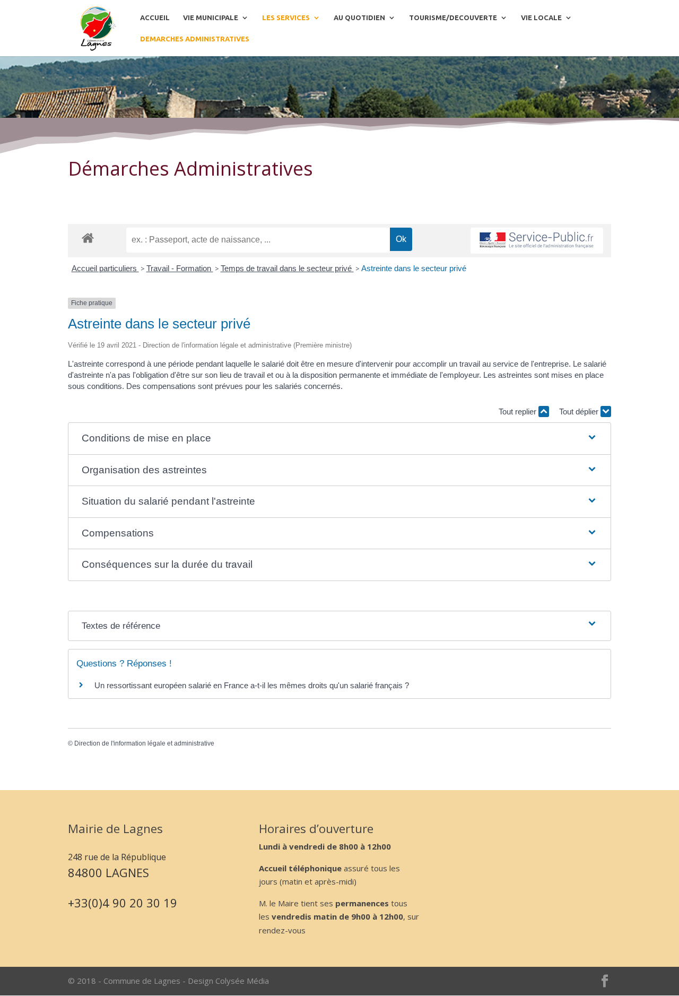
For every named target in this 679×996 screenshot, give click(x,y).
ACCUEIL (155, 17)
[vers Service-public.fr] (537, 241)
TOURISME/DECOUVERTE (453, 17)
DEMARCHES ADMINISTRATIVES (194, 38)
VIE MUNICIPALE (210, 17)
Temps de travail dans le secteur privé (287, 268)
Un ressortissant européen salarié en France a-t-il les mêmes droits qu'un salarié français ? (251, 685)
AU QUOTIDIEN (359, 17)
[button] (339, 438)
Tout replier (518, 411)
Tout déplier (579, 411)
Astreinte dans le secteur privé (413, 268)
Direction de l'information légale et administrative (144, 743)
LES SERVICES (286, 17)
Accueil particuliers (105, 268)
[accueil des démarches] (88, 237)
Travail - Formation (179, 268)
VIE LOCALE (541, 17)
